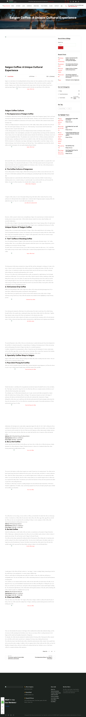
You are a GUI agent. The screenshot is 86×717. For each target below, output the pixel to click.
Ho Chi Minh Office (55, 698)
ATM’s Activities (54, 694)
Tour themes (44, 5)
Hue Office (53, 701)
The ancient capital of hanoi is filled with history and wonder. (72, 76)
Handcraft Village (62, 108)
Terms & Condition (55, 691)
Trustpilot (7, 706)
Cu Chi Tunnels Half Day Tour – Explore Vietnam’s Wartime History (72, 134)
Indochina (36, 5)
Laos (23, 5)
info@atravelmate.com (29, 694)
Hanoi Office (53, 699)
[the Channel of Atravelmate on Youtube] (76, 1)
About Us (53, 689)
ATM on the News (55, 696)
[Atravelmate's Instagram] (78, 1)
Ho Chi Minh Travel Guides (75, 97)
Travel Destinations (63, 94)
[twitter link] (73, 1)
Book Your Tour (51, 1)
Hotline (2, 700)
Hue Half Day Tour (70, 145)
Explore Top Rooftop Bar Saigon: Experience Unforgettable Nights (72, 59)
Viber (2, 706)
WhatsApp (2, 703)
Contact (57, 5)
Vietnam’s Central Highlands (72, 80)
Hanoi (69, 108)
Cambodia (29, 5)
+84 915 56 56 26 (72, 6)
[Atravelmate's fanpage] (70, 1)
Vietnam (18, 5)
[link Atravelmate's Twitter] (8, 715)
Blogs (50, 5)
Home (12, 5)
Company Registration (56, 692)
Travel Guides (10, 76)
